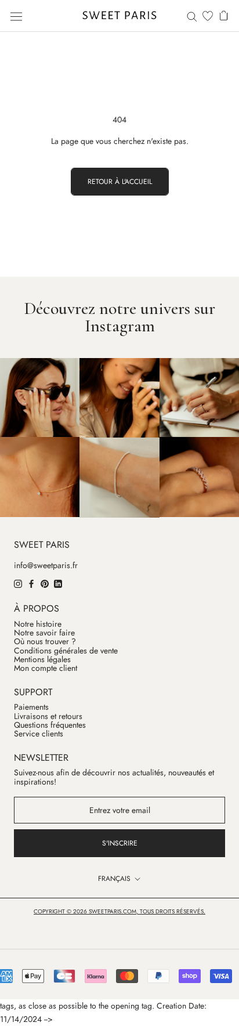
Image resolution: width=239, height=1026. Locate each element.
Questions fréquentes (50, 725)
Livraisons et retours (48, 716)
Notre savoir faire (44, 632)
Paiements (31, 707)
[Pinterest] (45, 583)
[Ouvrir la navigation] (16, 15)
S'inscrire (119, 843)
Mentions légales (42, 659)
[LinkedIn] (58, 583)
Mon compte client (45, 668)
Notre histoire (37, 624)
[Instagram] (18, 583)
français (114, 878)
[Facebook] (31, 583)
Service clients (38, 733)
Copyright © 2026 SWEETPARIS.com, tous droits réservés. (119, 911)
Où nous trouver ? (45, 641)
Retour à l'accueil (120, 181)
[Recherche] (192, 16)
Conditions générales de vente (66, 650)
